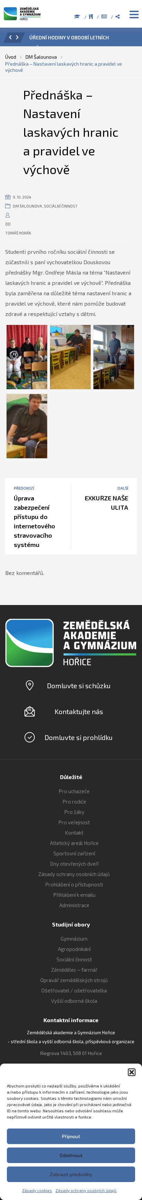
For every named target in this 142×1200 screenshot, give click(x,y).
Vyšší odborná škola (74, 1001)
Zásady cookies (37, 1190)
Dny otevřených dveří (74, 864)
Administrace (74, 905)
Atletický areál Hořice (74, 843)
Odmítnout (71, 1155)
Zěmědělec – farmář (74, 970)
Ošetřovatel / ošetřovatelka (74, 990)
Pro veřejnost (74, 822)
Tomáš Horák (18, 233)
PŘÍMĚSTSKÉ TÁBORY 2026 (80, 37)
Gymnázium (74, 938)
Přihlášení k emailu (74, 895)
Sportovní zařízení (74, 853)
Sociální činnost (61, 206)
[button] (131, 1072)
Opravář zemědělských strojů (74, 980)
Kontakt (74, 832)
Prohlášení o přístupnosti (74, 884)
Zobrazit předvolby (71, 1174)
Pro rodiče (74, 801)
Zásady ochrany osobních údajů (85, 1190)
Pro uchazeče (74, 791)
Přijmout (71, 1136)
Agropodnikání (74, 949)
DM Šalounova (27, 206)
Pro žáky (74, 812)
